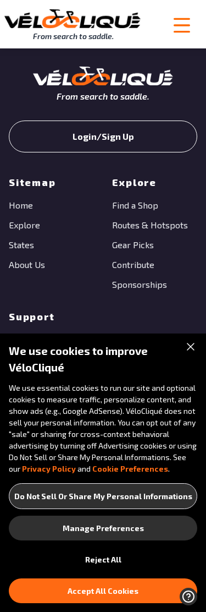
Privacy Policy (49, 468)
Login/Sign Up (103, 136)
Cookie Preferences (130, 468)
